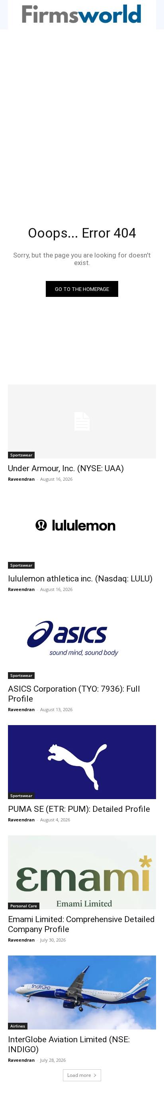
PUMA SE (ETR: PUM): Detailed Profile (79, 809)
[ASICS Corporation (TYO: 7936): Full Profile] (82, 642)
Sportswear (21, 455)
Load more (79, 1075)
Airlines (17, 1026)
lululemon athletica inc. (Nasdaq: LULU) (80, 578)
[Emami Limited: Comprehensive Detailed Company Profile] (82, 872)
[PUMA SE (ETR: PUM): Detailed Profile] (82, 762)
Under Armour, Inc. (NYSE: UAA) (66, 468)
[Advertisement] (82, 115)
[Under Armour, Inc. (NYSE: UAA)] (82, 421)
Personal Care (23, 906)
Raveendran (21, 479)
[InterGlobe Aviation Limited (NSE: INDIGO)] (82, 993)
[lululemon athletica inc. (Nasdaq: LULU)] (82, 532)
